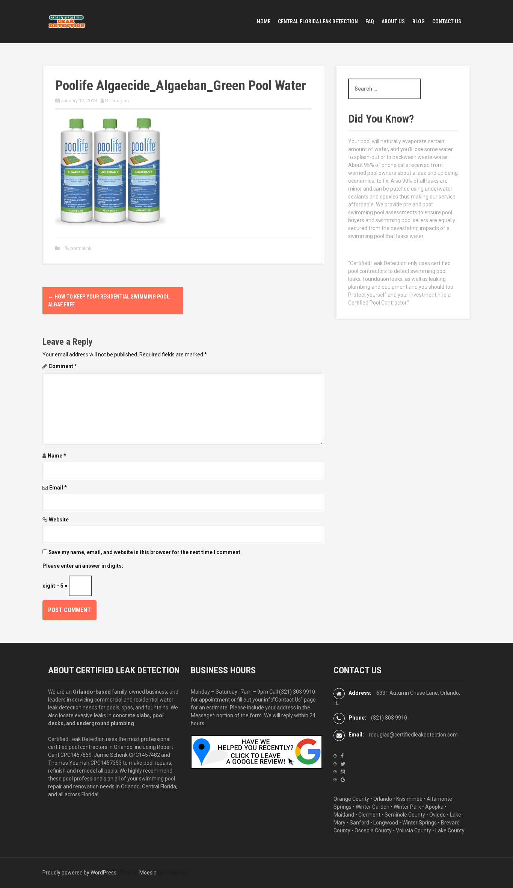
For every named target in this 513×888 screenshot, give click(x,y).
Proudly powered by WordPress (79, 873)
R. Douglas (117, 100)
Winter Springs (419, 823)
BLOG (418, 21)
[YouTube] (343, 772)
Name (57, 456)
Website (59, 520)
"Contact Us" (288, 700)
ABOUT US (393, 21)
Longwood (385, 823)
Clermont (369, 815)
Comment (62, 366)
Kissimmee (409, 799)
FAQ (369, 21)
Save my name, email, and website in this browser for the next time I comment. (145, 552)
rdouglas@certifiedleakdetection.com (413, 735)
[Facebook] (342, 756)
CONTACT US (446, 21)
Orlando (382, 799)
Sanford (359, 823)
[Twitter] (343, 764)
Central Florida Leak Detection (318, 21)
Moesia (148, 873)
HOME (263, 21)
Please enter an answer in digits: (82, 566)
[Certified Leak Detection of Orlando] (67, 21)
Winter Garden (372, 807)
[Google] (343, 780)
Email (58, 488)
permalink (80, 248)
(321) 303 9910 (297, 692)
